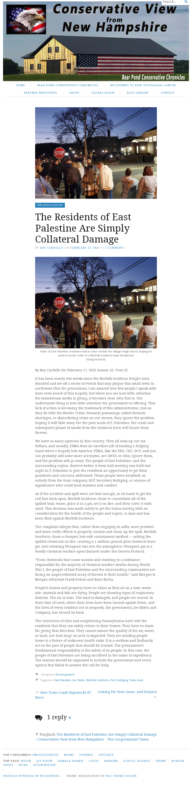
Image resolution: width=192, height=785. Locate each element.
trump (160, 761)
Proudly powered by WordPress (31, 776)
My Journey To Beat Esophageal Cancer (143, 85)
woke (23, 765)
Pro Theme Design (121, 776)
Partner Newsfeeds (40, 92)
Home (20, 85)
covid (94, 761)
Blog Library (138, 92)
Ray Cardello (51, 247)
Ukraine (111, 761)
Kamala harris (71, 761)
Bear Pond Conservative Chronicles (67, 85)
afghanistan (44, 765)
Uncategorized (50, 205)
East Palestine (62, 680)
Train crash (136, 680)
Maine (69, 754)
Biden (26, 761)
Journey (86, 754)
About (74, 92)
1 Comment (114, 247)
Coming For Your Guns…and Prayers (127, 691)
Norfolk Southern (97, 680)
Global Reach (103, 92)
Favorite (106, 754)
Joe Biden (79, 680)
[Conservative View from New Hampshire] (96, 41)
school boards (136, 761)
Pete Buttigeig (119, 680)
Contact (168, 92)
